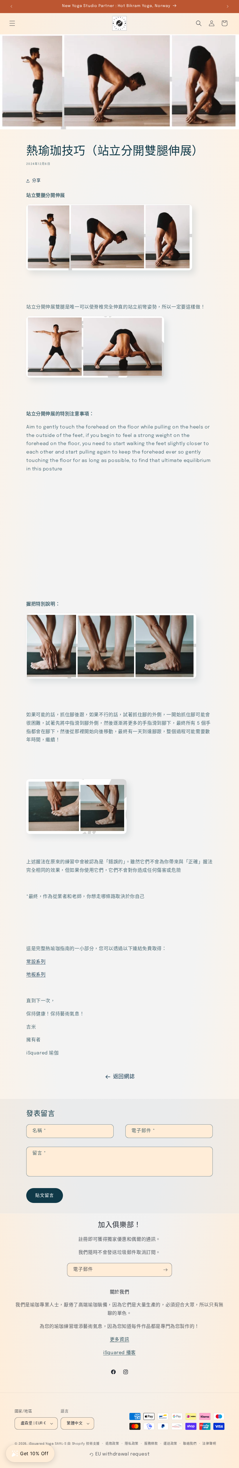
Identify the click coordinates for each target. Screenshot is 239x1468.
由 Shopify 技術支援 (83, 1444)
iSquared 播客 (119, 1352)
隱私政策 (131, 1444)
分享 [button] (36, 181)
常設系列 (35, 961)
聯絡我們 (190, 1444)
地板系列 (35, 974)
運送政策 (170, 1444)
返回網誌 (124, 1076)
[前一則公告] (11, 6)
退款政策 (112, 1444)
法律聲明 (209, 1444)
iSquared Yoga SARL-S (47, 1444)
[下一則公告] (227, 6)
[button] (12, 23)
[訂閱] (165, 1270)
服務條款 (151, 1444)
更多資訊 (119, 1339)
